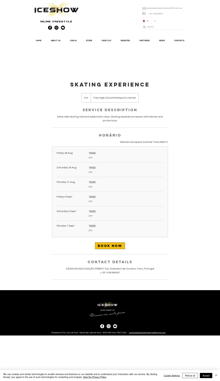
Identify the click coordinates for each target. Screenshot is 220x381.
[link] (110, 245)
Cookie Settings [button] (172, 375)
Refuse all (190, 375)
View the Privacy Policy (94, 377)
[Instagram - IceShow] (56, 28)
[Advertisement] (96, 358)
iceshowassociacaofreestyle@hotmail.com (147, 333)
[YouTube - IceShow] (63, 28)
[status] (144, 142)
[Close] (216, 375)
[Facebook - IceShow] (50, 28)
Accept (206, 375)
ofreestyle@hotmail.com (171, 8)
